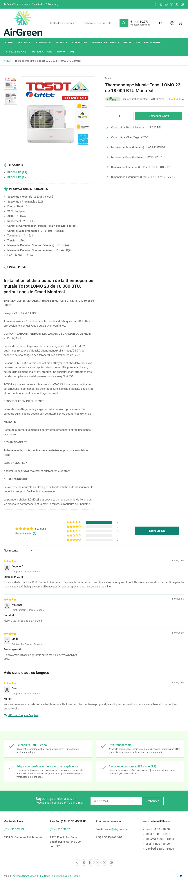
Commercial (43, 42)
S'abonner (153, 801)
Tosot (108, 78)
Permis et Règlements (105, 42)
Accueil (8, 42)
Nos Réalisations (41, 51)
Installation (131, 42)
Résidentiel (25, 42)
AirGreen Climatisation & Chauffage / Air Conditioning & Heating (46, 876)
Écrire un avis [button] (157, 530)
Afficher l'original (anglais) (23, 715)
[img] (10, 561)
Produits (61, 42)
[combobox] (104, 23)
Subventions (79, 42)
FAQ (71, 51)
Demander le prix (159, 115)
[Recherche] (124, 23)
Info (59, 51)
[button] (74, 522)
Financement (152, 42)
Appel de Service (16, 51)
